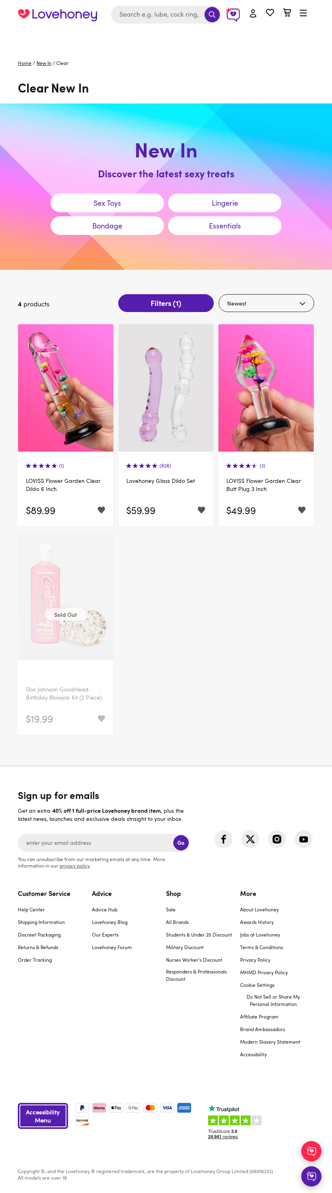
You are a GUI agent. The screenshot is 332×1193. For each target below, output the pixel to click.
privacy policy (74, 865)
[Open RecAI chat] (311, 1151)
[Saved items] (101, 510)
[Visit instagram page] (277, 839)
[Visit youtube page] (304, 839)
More (248, 893)
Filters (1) (166, 303)
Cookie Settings (257, 985)
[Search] (212, 14)
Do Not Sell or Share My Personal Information (273, 1000)
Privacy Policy (255, 959)
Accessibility (253, 1054)
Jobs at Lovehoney (260, 934)
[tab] (55, 978)
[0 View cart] (287, 13)
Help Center (31, 909)
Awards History (257, 922)
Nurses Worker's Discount (194, 959)
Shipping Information (41, 922)
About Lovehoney (259, 909)
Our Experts (105, 934)
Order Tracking (35, 959)
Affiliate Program (259, 1016)
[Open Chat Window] (311, 1176)
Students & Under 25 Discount (199, 934)
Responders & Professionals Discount (196, 975)
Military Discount (185, 947)
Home (25, 63)
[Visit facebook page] (223, 839)
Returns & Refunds (38, 947)
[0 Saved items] (270, 13)
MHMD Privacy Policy (264, 972)
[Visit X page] (250, 839)
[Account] (253, 14)
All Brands (177, 922)
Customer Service (44, 893)
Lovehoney (166, 37)
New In (43, 63)
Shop (173, 893)
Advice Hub (104, 909)
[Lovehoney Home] (57, 14)
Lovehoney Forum (112, 947)
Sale (171, 909)
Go (180, 842)
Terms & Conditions (261, 947)
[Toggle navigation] (303, 13)
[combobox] (166, 15)
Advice (102, 893)
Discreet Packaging (39, 934)
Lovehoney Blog (110, 922)
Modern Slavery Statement (270, 1041)
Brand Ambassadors (262, 1029)
